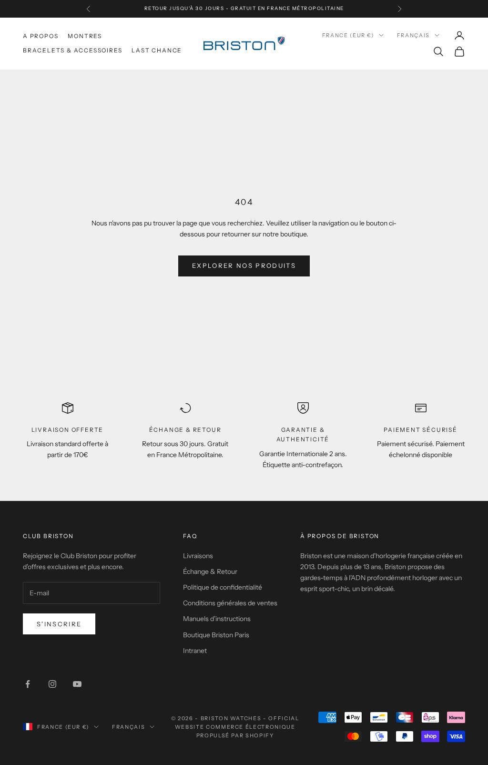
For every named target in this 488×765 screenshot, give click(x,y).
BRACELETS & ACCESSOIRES (72, 50)
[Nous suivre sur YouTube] (77, 684)
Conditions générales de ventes (230, 603)
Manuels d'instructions (217, 618)
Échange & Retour (210, 571)
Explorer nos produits (244, 265)
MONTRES (85, 36)
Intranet (195, 650)
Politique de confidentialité (222, 587)
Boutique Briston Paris (216, 635)
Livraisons (198, 555)
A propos (40, 36)
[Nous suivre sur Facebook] (27, 684)
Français (413, 35)
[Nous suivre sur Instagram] (52, 684)
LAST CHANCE (157, 50)
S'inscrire (59, 624)
